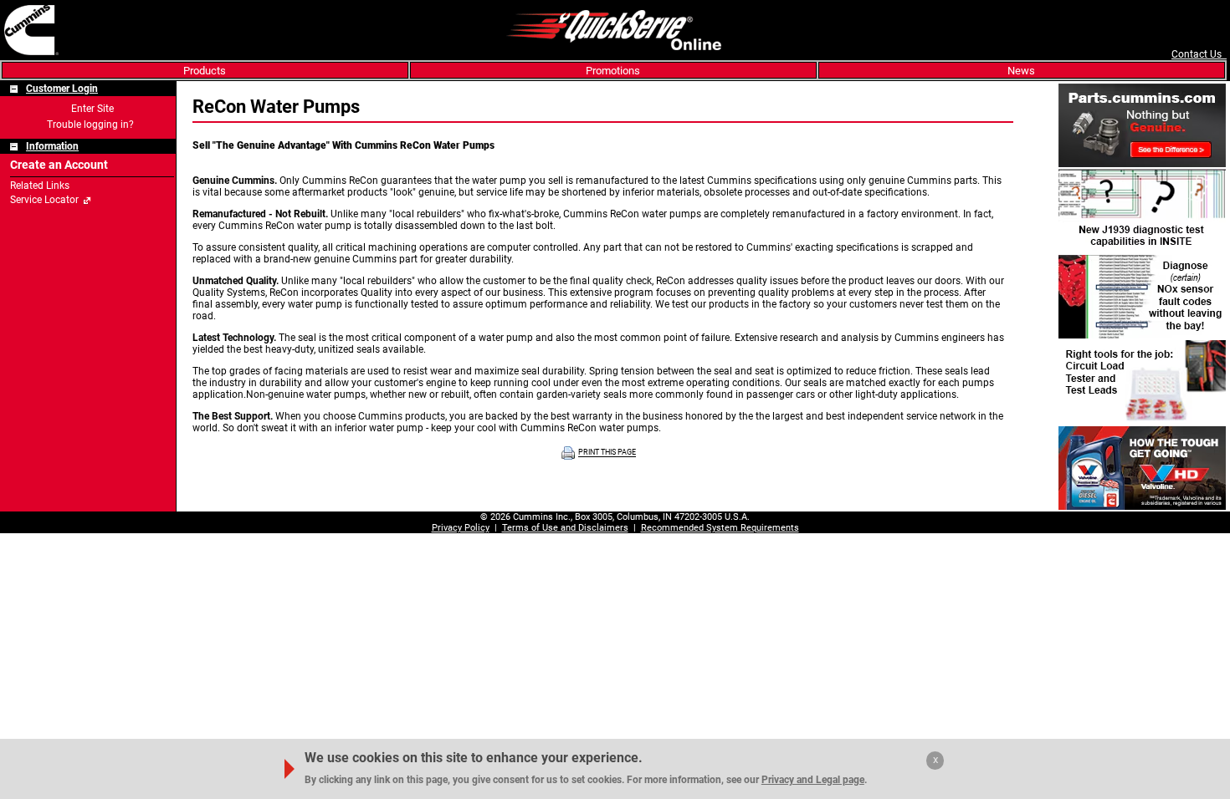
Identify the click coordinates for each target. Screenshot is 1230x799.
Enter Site (92, 109)
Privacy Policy (460, 527)
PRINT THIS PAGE (607, 453)
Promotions (613, 70)
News (1021, 70)
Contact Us (1199, 54)
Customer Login (62, 88)
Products (204, 70)
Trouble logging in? (90, 124)
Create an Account (59, 165)
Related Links (39, 185)
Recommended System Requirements (720, 527)
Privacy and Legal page (812, 780)
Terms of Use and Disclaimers (565, 527)
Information (52, 146)
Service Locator (44, 200)
